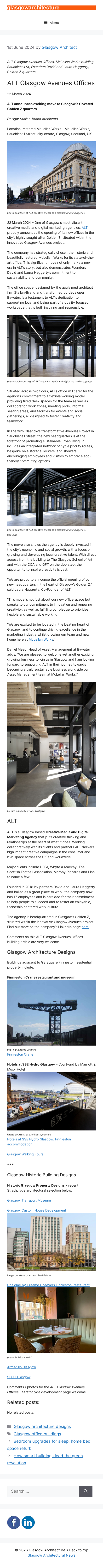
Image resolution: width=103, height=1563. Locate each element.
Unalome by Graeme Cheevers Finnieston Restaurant (48, 1285)
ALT (85, 227)
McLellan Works (41, 639)
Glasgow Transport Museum (29, 1200)
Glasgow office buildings (37, 1434)
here (85, 927)
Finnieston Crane (20, 1054)
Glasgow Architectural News (51, 1555)
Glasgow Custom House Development (36, 1210)
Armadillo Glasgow (21, 1367)
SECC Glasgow (18, 1377)
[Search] (85, 1491)
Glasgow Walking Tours (25, 1154)
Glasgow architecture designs (42, 1426)
